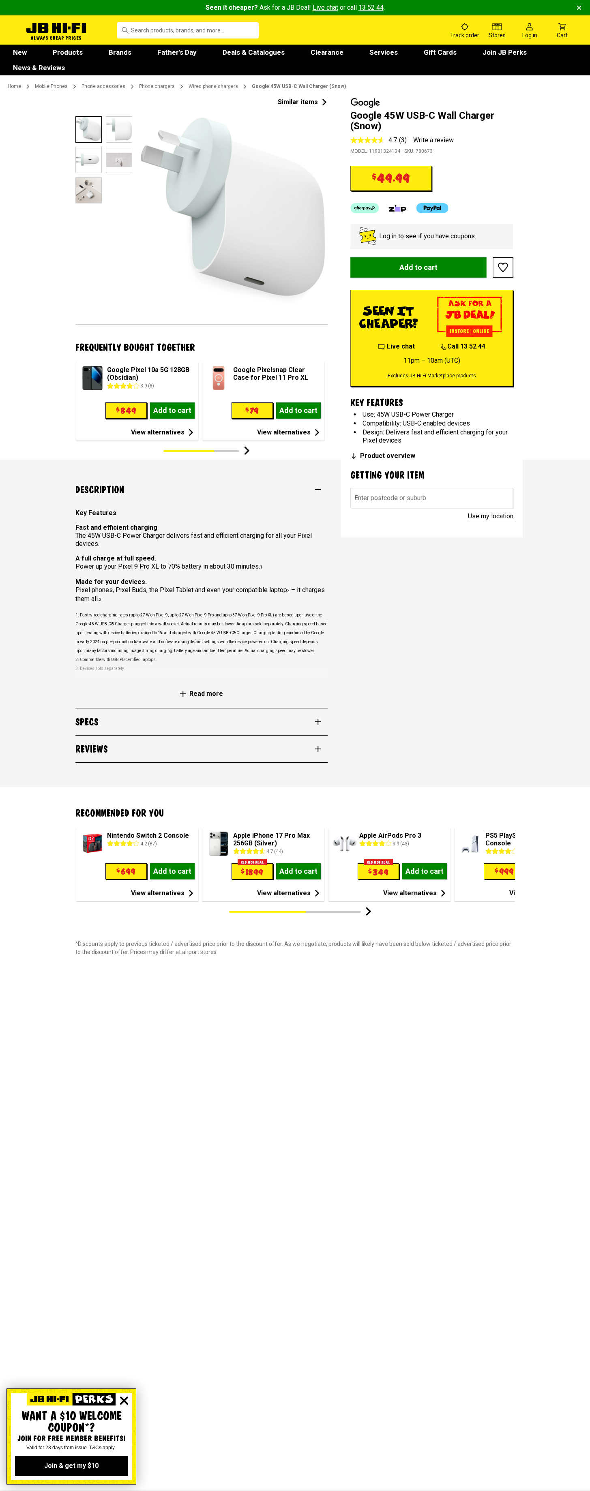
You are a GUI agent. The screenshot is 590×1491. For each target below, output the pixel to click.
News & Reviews (39, 68)
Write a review (433, 140)
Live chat (325, 7)
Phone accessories (103, 86)
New (20, 52)
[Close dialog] (124, 1401)
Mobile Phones (51, 86)
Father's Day (177, 52)
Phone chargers (157, 86)
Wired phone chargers (213, 86)
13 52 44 (371, 7)
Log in (388, 236)
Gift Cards (440, 52)
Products (68, 52)
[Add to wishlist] (503, 267)
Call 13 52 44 (466, 346)
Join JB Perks (505, 52)
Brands (120, 52)
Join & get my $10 (71, 1466)
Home (14, 86)
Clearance (327, 52)
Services (383, 52)
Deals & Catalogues (254, 52)
